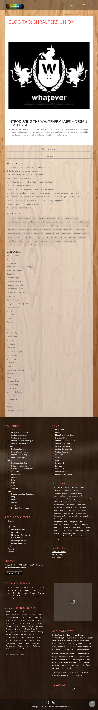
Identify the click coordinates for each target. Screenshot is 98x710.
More (10, 491)
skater (46, 237)
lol (17, 632)
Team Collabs (17, 596)
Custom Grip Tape (14, 281)
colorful (15, 620)
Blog (13, 497)
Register (11, 521)
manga (41, 632)
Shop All (14, 488)
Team (13, 505)
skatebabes (47, 229)
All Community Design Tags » (15, 654)
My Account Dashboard (20, 535)
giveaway (22, 226)
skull (20, 643)
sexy (32, 640)
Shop (9, 377)
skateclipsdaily (38, 233)
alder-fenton (28, 612)
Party (9, 366)
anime (38, 612)
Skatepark (38, 237)
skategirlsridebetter (80, 233)
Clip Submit (16, 502)
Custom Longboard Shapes (22, 443)
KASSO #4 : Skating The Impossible (21, 186)
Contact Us (30, 565)
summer (35, 241)
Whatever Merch (17, 474)
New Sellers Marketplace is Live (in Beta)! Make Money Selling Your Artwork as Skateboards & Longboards (49, 193)
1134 (9, 612)
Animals (25, 587)
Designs (11, 446)
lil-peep (9, 632)
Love (40, 590)
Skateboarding (80, 229)
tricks (51, 241)
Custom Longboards (71, 218)
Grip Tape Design (14, 333)
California (41, 218)
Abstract (9, 587)
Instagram (11, 348)
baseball (33, 615)
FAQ (20, 565)
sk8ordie (15, 229)
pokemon (31, 637)
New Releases (12, 362)
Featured (10, 314)
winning (49, 245)
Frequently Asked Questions (22, 494)
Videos (9, 403)
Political (32, 593)
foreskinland (39, 623)
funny (68, 222)
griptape (40, 626)
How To (10, 340)
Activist (17, 587)
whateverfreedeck (70, 241)
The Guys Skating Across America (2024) (22, 204)
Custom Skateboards (15, 289)
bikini (34, 218)
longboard (31, 226)
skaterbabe (54, 237)
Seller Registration (18, 541)
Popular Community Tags (21, 454)
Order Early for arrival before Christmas (23, 171)
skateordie (28, 237)
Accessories (60, 429)
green (31, 626)
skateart (29, 229)
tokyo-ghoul (11, 646)
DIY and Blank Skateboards (22, 469)
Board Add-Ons (61, 438)
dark (8, 623)
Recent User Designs (19, 452)
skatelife (20, 237)
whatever (58, 241)
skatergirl (63, 237)
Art (8, 259)
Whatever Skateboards (32, 245)
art (9, 218)
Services (58, 466)
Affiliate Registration (19, 543)
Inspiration (11, 344)
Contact (11, 549)
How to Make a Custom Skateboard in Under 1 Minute (28, 167)
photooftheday (76, 226)
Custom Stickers (61, 452)
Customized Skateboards (17, 292)
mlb (16, 635)
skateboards (27, 233)
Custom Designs (13, 278)
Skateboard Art (13, 381)
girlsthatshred (84, 222)
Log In (10, 524)
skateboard (57, 229)
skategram (11, 237)
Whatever (10, 407)
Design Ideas (12, 296)
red (26, 640)
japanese (18, 629)
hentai (9, 629)
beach (20, 218)
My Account (12, 526)
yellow (23, 649)
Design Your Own (49, 149)
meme (9, 635)
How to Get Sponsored (20, 508)
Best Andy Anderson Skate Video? (20, 208)
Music (25, 593)
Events (9, 311)
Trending (36, 596)
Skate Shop (49, 156)
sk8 (9, 229)
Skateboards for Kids (15, 392)
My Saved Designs (18, 457)
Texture (27, 596)
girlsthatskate (12, 226)
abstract (17, 612)
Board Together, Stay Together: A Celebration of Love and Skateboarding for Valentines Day (43, 197)
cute (39, 620)
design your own (58, 222)
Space (8, 596)
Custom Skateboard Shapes (22, 440)
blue (23, 617)
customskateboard (14, 222)
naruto (32, 635)
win (43, 245)
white (9, 649)
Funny (9, 318)
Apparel (14, 477)
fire (29, 623)
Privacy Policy (57, 554)
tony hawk (43, 241)
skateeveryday (66, 233)
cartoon (38, 617)
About (13, 499)
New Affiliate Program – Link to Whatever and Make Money (30, 182)
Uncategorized (12, 399)
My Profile (15, 532)
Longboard (59, 463)
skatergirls (72, 237)
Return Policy (57, 557)
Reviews (10, 373)
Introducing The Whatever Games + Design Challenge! (47, 123)
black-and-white (12, 617)
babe (13, 218)
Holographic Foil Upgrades (21, 466)
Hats (13, 480)
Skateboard (59, 469)
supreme (36, 643)
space (28, 643)
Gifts (8, 329)
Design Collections (18, 449)
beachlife (27, 218)
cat (8, 620)
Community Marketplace (65, 440)
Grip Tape (59, 457)
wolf (16, 649)
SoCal (28, 241)
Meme (8, 593)
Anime (32, 587)
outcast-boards (12, 637)
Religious (41, 593)
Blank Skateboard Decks (64, 435)
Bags (13, 483)
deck (15, 623)
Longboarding (12, 355)
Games (9, 322)
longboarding (53, 226)
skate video (82, 237)
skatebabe (37, 229)
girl (24, 626)
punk (39, 637)
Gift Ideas (10, 325)
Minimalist (16, 593)
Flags (20, 590)
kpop (34, 590)
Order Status (13, 546)
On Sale (14, 485)
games (75, 222)
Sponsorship (12, 396)
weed (28, 646)
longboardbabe (42, 226)
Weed (8, 599)
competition (51, 218)
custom (31, 620)
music (24, 635)
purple (9, 640)
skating (21, 241)
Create (10, 429)
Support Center (14, 573)
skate (22, 229)
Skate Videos (12, 241)
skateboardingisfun (14, 233)
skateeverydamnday (52, 233)
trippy (21, 646)
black (42, 615)
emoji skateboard (14, 307)
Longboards (65, 226)
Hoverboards (12, 337)
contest (60, 218)
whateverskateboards (15, 245)
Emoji (14, 590)
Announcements (13, 255)
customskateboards (44, 222)
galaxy (17, 626)
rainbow (18, 640)
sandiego (86, 226)
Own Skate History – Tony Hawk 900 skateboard (25, 174)
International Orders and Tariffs (19, 178)
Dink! (7, 590)
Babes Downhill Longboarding (19, 267)
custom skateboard (28, 222)
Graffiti (27, 590)
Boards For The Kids (15, 270)
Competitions (12, 274)
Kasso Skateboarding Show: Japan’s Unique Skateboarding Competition (35, 200)
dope (22, 623)
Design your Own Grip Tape (18, 303)
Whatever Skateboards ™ (59, 706)
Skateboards (12, 388)
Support (11, 552)
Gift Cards (15, 471)
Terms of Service (59, 552)
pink (22, 637)
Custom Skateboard (75, 635)
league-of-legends (31, 629)
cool (23, 620)
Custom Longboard (60, 638)
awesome (16, 615)
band (25, 615)
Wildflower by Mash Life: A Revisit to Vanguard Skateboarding (31, 189)
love (33, 632)
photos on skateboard (15, 370)
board (30, 617)
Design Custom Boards (20, 463)
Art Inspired (11, 263)
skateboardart (68, 229)
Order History (16, 538)
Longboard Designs (14, 351)
